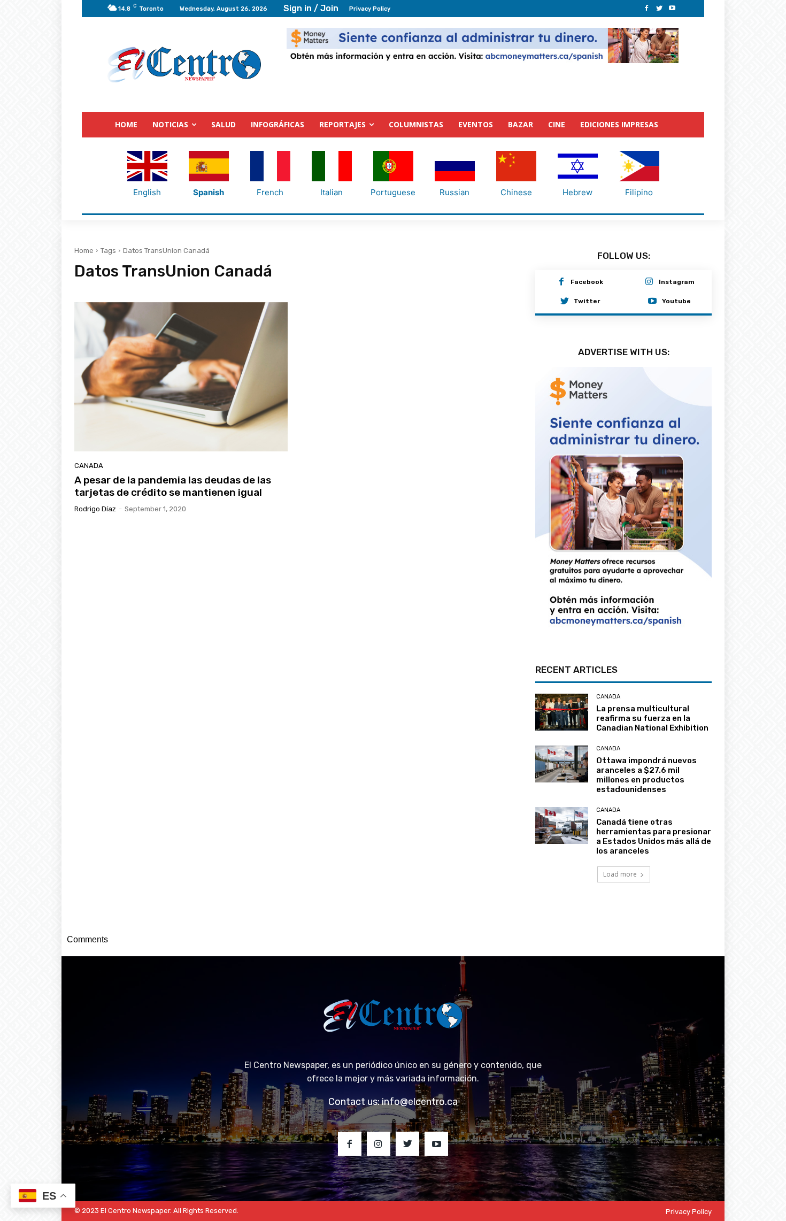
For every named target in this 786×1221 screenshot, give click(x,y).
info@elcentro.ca (420, 1102)
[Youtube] (672, 8)
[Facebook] (646, 8)
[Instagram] (649, 282)
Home (84, 251)
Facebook (587, 282)
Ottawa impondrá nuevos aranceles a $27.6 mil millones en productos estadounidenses (646, 775)
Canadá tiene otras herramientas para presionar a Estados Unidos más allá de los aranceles (653, 836)
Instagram (677, 282)
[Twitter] (659, 8)
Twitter (587, 301)
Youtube (676, 301)
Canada (88, 465)
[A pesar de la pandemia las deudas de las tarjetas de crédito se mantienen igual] (181, 376)
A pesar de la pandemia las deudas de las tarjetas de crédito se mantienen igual (172, 486)
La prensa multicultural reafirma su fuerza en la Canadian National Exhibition (652, 718)
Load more (620, 874)
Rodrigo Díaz (95, 509)
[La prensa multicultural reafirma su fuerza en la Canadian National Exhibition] (561, 712)
